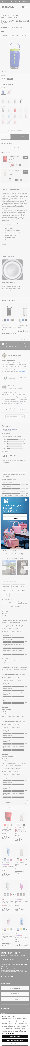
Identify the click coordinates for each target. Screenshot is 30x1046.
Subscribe (15, 518)
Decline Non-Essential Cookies (15, 1040)
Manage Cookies (15, 1044)
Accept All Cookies (15, 1036)
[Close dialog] (26, 500)
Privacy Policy (11, 1033)
